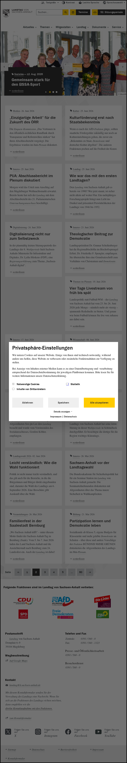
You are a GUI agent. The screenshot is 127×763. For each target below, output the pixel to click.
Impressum (56, 416)
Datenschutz (70, 416)
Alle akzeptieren (99, 402)
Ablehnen (27, 402)
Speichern (63, 402)
